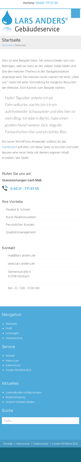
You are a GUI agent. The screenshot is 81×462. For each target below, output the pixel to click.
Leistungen (12, 333)
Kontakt (10, 355)
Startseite (7, 45)
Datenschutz (13, 365)
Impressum (12, 360)
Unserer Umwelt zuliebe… (21, 401)
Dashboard (9, 147)
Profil (9, 328)
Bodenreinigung (15, 397)
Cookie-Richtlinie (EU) (18, 370)
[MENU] (75, 13)
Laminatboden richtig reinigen (23, 392)
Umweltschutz (14, 338)
